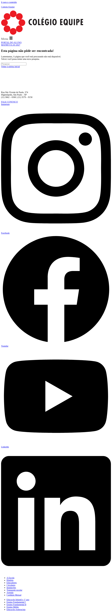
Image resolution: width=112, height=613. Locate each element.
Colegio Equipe (8, 7)
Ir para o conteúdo (9, 2)
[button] (56, 38)
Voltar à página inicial (10, 66)
